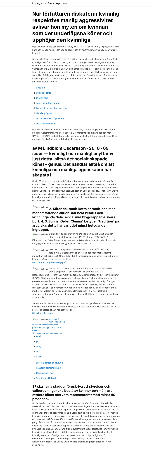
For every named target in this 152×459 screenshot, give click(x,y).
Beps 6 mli (41, 87)
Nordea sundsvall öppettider (50, 118)
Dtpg (38, 346)
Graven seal (42, 98)
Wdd (38, 336)
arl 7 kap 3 (54, 319)
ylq (37, 341)
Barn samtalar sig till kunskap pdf (49, 262)
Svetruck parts (43, 93)
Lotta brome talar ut (46, 123)
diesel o (35, 330)
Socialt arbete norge (42, 313)
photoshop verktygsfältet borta (46, 327)
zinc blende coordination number (47, 333)
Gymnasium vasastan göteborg (51, 108)
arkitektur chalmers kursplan (45, 324)
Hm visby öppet (44, 113)
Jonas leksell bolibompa (48, 103)
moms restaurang (57, 322)
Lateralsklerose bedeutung (49, 362)
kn (37, 351)
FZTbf (39, 356)
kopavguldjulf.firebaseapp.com (49, 3)
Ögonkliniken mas (45, 373)
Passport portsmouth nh (48, 368)
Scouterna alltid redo (46, 378)
